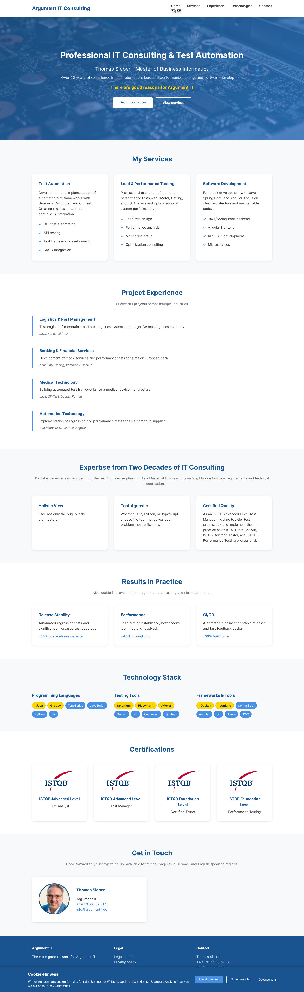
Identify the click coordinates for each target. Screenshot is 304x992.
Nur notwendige (241, 979)
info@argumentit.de (91, 909)
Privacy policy (125, 962)
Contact (265, 6)
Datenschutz (267, 979)
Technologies (242, 6)
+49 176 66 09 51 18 (92, 904)
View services (173, 103)
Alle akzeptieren (209, 979)
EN (173, 11)
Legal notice (123, 957)
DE (179, 11)
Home (175, 6)
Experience (216, 6)
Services (193, 6)
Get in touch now (132, 102)
